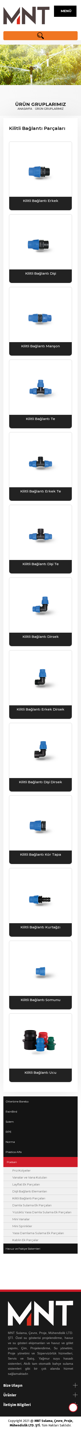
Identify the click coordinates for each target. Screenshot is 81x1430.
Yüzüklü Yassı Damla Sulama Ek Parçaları (41, 1212)
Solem (10, 1121)
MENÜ (65, 11)
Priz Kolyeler (21, 1170)
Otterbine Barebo (17, 1101)
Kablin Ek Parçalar (25, 1240)
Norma (10, 1142)
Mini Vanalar (21, 1219)
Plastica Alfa (14, 1152)
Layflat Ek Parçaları (26, 1184)
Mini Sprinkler (22, 1226)
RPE (8, 1131)
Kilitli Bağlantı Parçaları (28, 1198)
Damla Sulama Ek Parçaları (32, 1205)
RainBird (11, 1111)
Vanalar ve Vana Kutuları (29, 1177)
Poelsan (12, 1162)
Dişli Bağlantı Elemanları (29, 1191)
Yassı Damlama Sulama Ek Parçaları (38, 1233)
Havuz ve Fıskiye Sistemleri (23, 1248)
